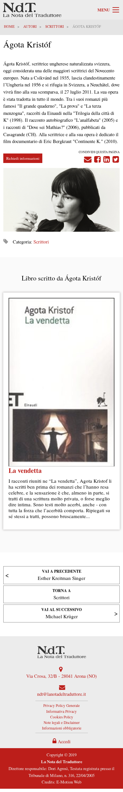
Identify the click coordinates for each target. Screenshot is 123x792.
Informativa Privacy (61, 711)
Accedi (63, 741)
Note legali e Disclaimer (62, 722)
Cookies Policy (61, 716)
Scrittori (54, 26)
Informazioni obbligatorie (61, 728)
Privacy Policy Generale (61, 705)
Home (9, 26)
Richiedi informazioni (22, 158)
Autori (30, 26)
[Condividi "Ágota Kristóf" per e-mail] (88, 158)
